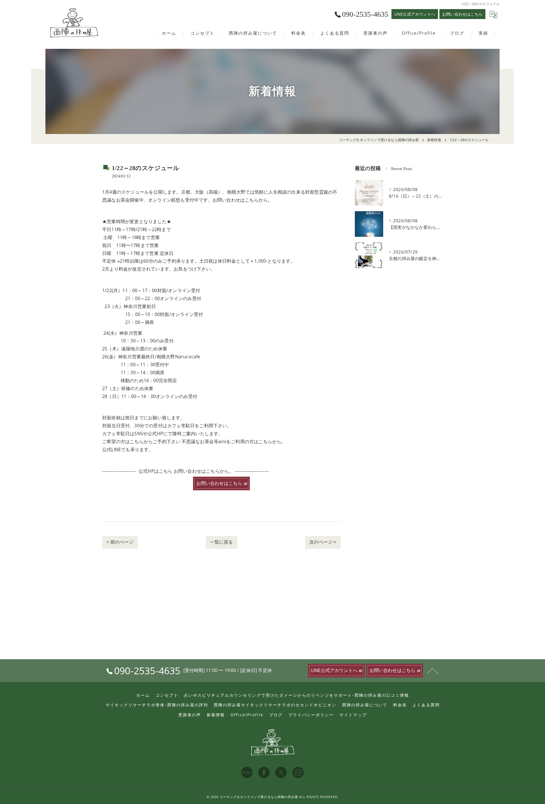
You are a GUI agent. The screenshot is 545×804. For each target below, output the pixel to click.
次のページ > (322, 542)
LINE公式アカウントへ (414, 14)
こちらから (269, 441)
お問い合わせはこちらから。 (242, 200)
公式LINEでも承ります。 (127, 449)
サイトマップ (353, 714)
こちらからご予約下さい (155, 441)
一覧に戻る (221, 542)
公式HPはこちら (156, 471)
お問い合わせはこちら (462, 14)
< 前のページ (119, 542)
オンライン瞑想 (164, 200)
